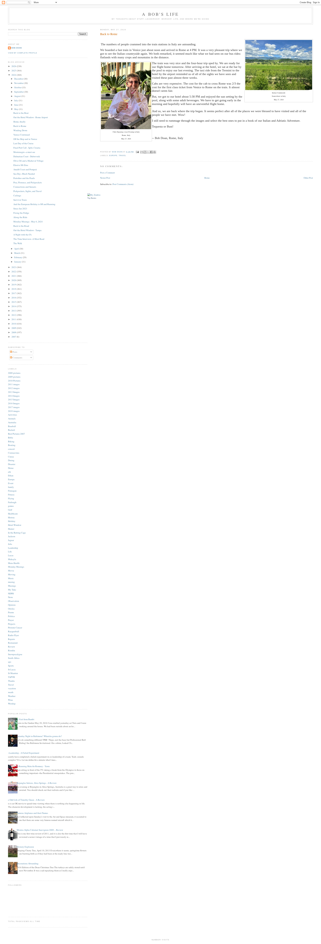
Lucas (10, 555)
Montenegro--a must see (24, 152)
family (11, 487)
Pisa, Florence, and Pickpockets (27, 182)
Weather (11, 696)
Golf (10, 509)
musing (11, 581)
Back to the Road (21, 225)
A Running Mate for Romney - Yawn (33, 766)
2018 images (14, 411)
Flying (11, 498)
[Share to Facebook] (151, 152)
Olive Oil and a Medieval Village (28, 160)
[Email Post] (137, 152)
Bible (10, 437)
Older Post (308, 177)
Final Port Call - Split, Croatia (26, 147)
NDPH (11, 593)
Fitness (11, 494)
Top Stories (91, 198)
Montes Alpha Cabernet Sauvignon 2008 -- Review (40, 829)
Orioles (11, 608)
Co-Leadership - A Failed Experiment (22, 752)
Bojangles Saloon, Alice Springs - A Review (37, 782)
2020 (14, 280)
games (11, 505)
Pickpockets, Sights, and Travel (27, 191)
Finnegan (12, 490)
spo (9, 661)
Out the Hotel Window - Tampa (27, 230)
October (18, 87)
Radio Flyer (13, 635)
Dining (11, 460)
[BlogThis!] (145, 152)
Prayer (11, 620)
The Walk (17, 243)
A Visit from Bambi (25, 719)
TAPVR (11, 677)
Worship (12, 703)
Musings (12, 585)
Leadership (13, 547)
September (19, 91)
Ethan (10, 475)
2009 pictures (14, 376)
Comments (17, 357)
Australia (12, 422)
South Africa (13, 657)
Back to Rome (19, 125)
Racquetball (13, 631)
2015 (14, 301)
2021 (14, 275)
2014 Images (14, 395)
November (19, 83)
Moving (11, 574)
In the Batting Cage (17, 532)
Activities (12, 414)
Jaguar (11, 540)
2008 (14, 332)
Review (11, 646)
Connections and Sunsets (24, 186)
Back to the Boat (21, 112)
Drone (11, 467)
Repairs (11, 639)
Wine (10, 699)
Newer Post (105, 177)
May (16, 109)
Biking (11, 441)
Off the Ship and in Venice (25, 139)
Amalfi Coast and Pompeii (25, 169)
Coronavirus (13, 452)
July (16, 100)
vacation (12, 688)
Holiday (11, 521)
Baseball (12, 426)
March (17, 252)
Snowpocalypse (15, 654)
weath (10, 692)
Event (10, 483)
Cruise (11, 456)
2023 (14, 267)
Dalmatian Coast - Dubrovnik (26, 156)
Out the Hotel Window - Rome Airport (30, 117)
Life (10, 551)
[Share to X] (148, 152)
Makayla (12, 559)
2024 (14, 74)
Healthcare (13, 513)
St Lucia (12, 669)
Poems (11, 612)
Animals (12, 418)
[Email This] (141, 152)
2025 (14, 70)
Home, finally (19, 121)
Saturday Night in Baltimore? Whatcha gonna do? (39, 736)
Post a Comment (107, 172)
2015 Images (14, 399)
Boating (11, 445)
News (10, 597)
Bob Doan (117, 152)
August (17, 96)
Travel (122, 155)
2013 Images (14, 391)
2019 (14, 284)
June (16, 104)
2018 (14, 288)
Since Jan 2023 (20, 208)
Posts (14, 351)
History (11, 517)
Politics (11, 616)
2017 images (14, 407)
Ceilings (17, 195)
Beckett (11, 429)
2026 (14, 66)
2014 (14, 306)
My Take (12, 589)
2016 (14, 297)
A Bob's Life (160, 14)
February (18, 257)
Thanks (11, 680)
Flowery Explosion (25, 846)
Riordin (11, 650)
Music (11, 578)
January (18, 261)
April (16, 248)
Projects (11, 623)
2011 (14, 319)
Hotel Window (14, 524)
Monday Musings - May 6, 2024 (28, 221)
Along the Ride (20, 217)
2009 (14, 327)
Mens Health (14, 563)
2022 (14, 271)
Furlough (12, 502)
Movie (11, 570)
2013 (14, 310)
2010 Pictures (14, 380)
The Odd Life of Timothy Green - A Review (25, 799)
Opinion (12, 604)
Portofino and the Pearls (24, 178)
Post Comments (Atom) (123, 184)
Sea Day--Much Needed (24, 173)
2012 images (14, 388)
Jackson (11, 536)
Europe (113, 155)
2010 (14, 323)
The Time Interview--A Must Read (28, 238)
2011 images (14, 384)
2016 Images (14, 403)
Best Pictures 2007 (16, 433)
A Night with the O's (22, 234)
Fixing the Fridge (21, 212)
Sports (11, 665)
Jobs (10, 544)
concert (11, 448)
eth (9, 471)
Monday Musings (16, 566)
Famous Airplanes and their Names (32, 813)
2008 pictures (14, 372)
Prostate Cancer (15, 627)
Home (207, 177)
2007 (14, 336)
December (19, 78)
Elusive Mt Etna (20, 165)
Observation (13, 600)
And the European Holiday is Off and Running (34, 204)
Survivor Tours (20, 199)
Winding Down (20, 130)
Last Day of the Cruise (23, 143)
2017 (14, 293)
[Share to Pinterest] (154, 152)
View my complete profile (22, 53)
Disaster (11, 464)
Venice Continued (21, 134)
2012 (14, 314)
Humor (11, 528)
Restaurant (13, 642)
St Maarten (13, 673)
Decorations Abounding (27, 863)
